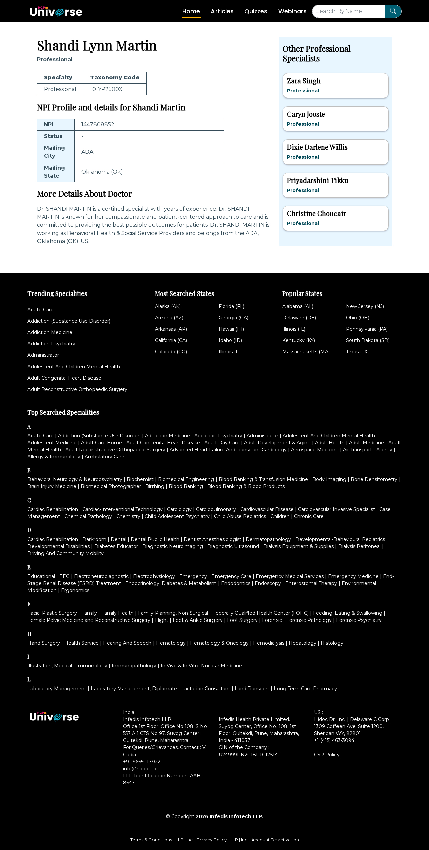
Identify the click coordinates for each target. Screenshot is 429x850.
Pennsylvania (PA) (367, 329)
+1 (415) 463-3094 (334, 740)
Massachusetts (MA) (306, 351)
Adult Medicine (366, 443)
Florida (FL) (231, 306)
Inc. (190, 839)
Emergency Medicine (353, 576)
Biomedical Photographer (111, 486)
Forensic (272, 620)
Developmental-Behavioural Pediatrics (340, 539)
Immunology (91, 666)
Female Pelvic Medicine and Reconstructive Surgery (88, 620)
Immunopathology (134, 666)
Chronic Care (309, 516)
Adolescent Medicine (52, 443)
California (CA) (171, 340)
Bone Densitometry (374, 479)
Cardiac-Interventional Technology (122, 509)
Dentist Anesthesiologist (212, 539)
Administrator (43, 355)
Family (89, 613)
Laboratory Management (56, 688)
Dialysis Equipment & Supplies (298, 546)
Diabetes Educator (116, 546)
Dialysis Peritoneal (359, 546)
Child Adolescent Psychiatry (177, 516)
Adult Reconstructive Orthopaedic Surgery (77, 389)
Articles (222, 11)
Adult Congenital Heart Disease (64, 378)
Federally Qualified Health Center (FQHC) (260, 613)
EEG (64, 576)
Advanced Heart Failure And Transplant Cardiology (228, 450)
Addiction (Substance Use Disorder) (68, 321)
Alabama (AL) (297, 306)
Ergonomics (75, 590)
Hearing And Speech (127, 643)
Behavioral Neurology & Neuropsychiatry (74, 479)
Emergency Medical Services (290, 576)
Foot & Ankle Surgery (198, 620)
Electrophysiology (154, 576)
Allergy (384, 450)
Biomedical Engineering (186, 479)
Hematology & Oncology (219, 643)
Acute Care (40, 309)
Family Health (117, 613)
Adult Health (330, 443)
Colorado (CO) (171, 351)
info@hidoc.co (139, 769)
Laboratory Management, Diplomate (134, 688)
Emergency (193, 576)
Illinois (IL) (230, 351)
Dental (118, 539)
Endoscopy (268, 583)
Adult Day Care (222, 443)
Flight (161, 620)
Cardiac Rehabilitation (52, 509)
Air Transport (357, 450)
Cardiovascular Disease (267, 509)
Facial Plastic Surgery (52, 613)
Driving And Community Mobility (65, 553)
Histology (332, 643)
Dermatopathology (268, 539)
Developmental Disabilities (58, 546)
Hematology (171, 643)
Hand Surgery (43, 643)
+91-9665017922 (141, 762)
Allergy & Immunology (53, 457)
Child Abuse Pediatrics (240, 516)
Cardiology (179, 509)
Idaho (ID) (230, 340)
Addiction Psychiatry (51, 343)
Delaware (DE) (299, 317)
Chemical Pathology (88, 516)
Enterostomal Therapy (311, 583)
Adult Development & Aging (277, 443)
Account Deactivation (275, 839)
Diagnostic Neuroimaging (172, 546)
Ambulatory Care (104, 457)
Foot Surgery (242, 620)
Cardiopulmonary (216, 509)
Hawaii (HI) (231, 329)
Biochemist (140, 479)
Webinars (292, 11)
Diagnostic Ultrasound (233, 546)
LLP (179, 839)
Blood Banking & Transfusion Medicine (263, 479)
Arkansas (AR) (171, 329)
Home (191, 11)
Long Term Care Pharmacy (305, 688)
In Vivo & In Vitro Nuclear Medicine (201, 666)
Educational (41, 576)
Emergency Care (231, 576)
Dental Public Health (155, 539)
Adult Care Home (101, 443)
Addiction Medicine (49, 332)
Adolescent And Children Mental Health (73, 366)
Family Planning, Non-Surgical (173, 613)
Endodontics (235, 583)
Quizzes (255, 11)
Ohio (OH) (357, 317)
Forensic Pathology (309, 620)
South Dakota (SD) (368, 340)
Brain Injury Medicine (51, 486)
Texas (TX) (357, 351)
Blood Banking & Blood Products (246, 486)
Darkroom (94, 539)
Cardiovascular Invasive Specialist (336, 509)
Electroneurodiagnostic (101, 576)
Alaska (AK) (168, 306)
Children (280, 516)
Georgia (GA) (233, 317)
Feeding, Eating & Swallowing (347, 613)
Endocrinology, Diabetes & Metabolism (171, 583)
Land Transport (252, 688)
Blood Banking (186, 486)
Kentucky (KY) (298, 340)
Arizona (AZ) (169, 317)
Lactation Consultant (205, 688)
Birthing (154, 486)
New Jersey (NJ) (365, 306)
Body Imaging (329, 479)
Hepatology (302, 643)
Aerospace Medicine (315, 450)
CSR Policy (327, 754)
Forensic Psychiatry (359, 620)
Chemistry (128, 516)
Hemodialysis (268, 643)
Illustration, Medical (49, 666)
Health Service (81, 643)
